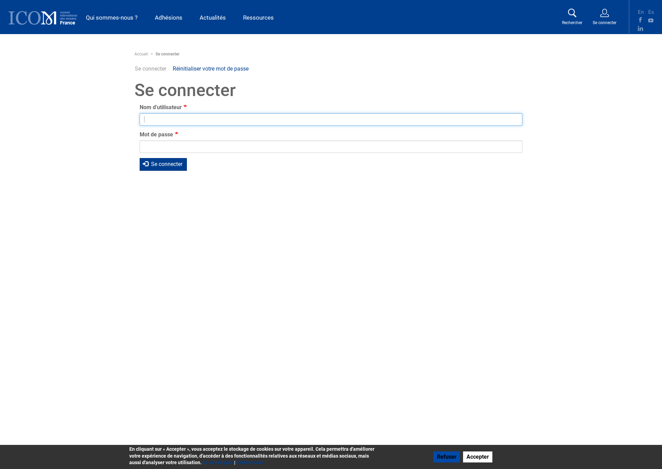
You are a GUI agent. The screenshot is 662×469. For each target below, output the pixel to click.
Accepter (478, 457)
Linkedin (640, 28)
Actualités (213, 17)
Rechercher (572, 22)
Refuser (447, 457)
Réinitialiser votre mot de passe (211, 68)
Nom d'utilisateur (161, 107)
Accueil (141, 54)
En (640, 11)
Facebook (640, 19)
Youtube (650, 19)
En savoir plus (218, 462)
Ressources (258, 17)
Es (650, 11)
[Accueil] (43, 18)
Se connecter (604, 22)
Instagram (650, 28)
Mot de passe (156, 134)
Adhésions (168, 17)
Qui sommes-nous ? (112, 17)
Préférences (250, 462)
